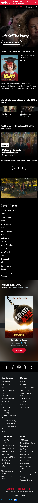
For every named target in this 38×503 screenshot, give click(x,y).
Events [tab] (14, 287)
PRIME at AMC (25, 399)
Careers (4, 404)
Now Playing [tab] (6, 287)
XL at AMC (24, 404)
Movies (22, 382)
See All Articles (19, 168)
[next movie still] (36, 188)
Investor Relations (7, 399)
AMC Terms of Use (8, 424)
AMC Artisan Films (8, 445)
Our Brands (5, 382)
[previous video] (2, 109)
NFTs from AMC (26, 458)
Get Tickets (19, 350)
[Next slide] (35, 325)
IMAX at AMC (25, 390)
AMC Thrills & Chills (8, 448)
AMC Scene (5, 128)
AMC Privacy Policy (8, 421)
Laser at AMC (25, 407)
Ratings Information (27, 387)
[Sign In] (36, 7)
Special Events (6, 463)
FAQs (3, 387)
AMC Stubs (24, 440)
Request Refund (26, 480)
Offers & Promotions (27, 443)
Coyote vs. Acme (19, 340)
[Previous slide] (2, 325)
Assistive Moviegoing (28, 472)
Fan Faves (5, 454)
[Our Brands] (19, 490)
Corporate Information (9, 390)
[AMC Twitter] (19, 366)
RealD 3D (23, 401)
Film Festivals (6, 460)
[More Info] (29, 55)
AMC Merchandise (27, 455)
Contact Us (5, 384)
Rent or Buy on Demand (12, 42)
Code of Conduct (7, 432)
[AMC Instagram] (12, 366)
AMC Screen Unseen (9, 451)
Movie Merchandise (27, 452)
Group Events (25, 446)
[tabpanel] (19, 325)
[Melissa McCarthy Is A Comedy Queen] (19, 145)
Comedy (4, 145)
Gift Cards (24, 449)
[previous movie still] (2, 188)
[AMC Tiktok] (25, 366)
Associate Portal (7, 407)
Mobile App (24, 461)
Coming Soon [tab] (23, 287)
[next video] (36, 109)
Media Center (6, 401)
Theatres (23, 384)
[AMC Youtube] (31, 366)
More (2, 91)
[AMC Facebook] (6, 366)
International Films (8, 457)
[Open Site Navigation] (2, 7)
